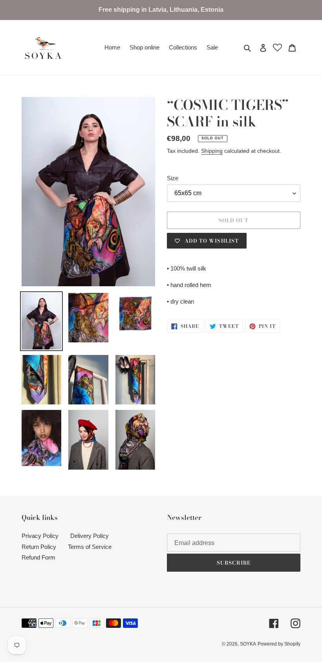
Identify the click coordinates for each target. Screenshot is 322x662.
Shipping (212, 151)
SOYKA (248, 644)
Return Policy (39, 546)
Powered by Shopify (279, 644)
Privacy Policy (40, 535)
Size (172, 178)
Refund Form (38, 557)
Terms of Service (90, 546)
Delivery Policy (89, 535)
